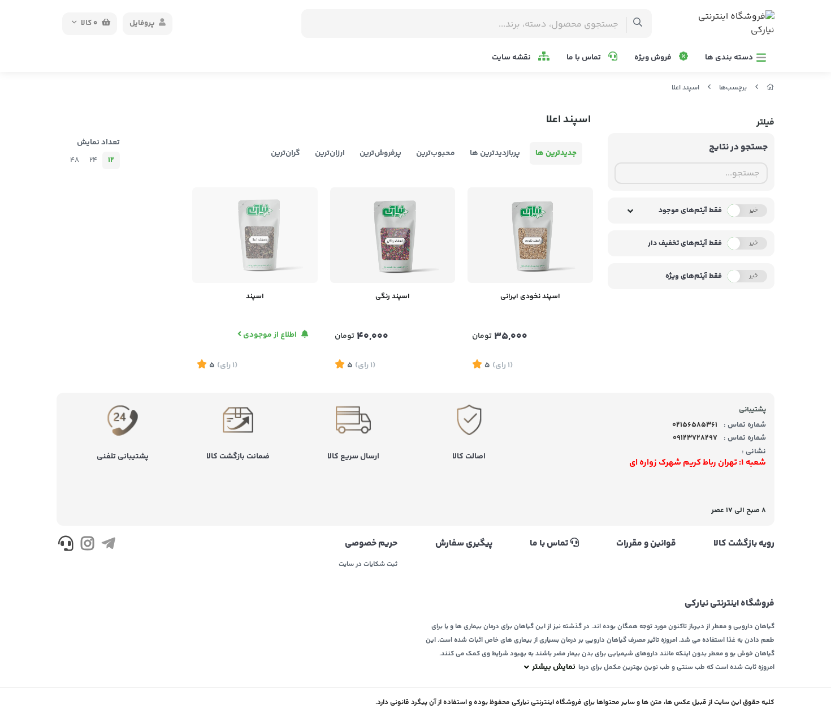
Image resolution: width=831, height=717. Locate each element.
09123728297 (695, 438)
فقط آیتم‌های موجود (690, 210)
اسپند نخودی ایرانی (530, 296)
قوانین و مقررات (646, 544)
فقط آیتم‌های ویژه (693, 276)
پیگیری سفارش (463, 544)
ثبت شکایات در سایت (368, 565)
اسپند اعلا (685, 88)
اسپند (255, 296)
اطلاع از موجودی (269, 335)
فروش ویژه (653, 57)
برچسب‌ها (733, 88)
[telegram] (108, 545)
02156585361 (694, 425)
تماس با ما (584, 57)
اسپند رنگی (392, 296)
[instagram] (86, 545)
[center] (638, 23)
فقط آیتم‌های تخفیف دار (685, 243)
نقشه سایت (512, 57)
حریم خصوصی (371, 544)
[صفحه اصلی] (770, 88)
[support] (66, 545)
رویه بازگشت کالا (743, 544)
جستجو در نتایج (738, 147)
